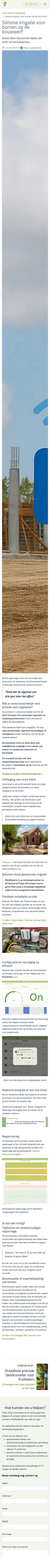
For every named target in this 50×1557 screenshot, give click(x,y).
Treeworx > (7, 862)
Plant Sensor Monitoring (13, 13)
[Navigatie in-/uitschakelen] (45, 4)
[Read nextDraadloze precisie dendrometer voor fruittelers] (42, 1377)
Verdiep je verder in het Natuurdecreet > (22, 773)
